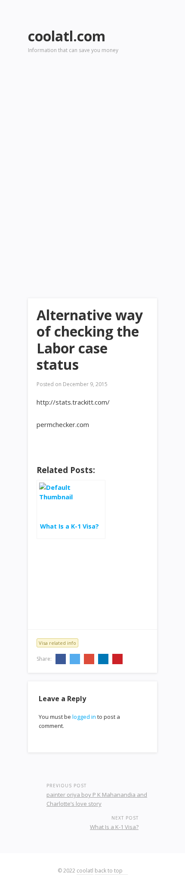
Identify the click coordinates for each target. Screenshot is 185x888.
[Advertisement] (92, 164)
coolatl (85, 870)
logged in (84, 717)
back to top (109, 870)
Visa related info (57, 643)
